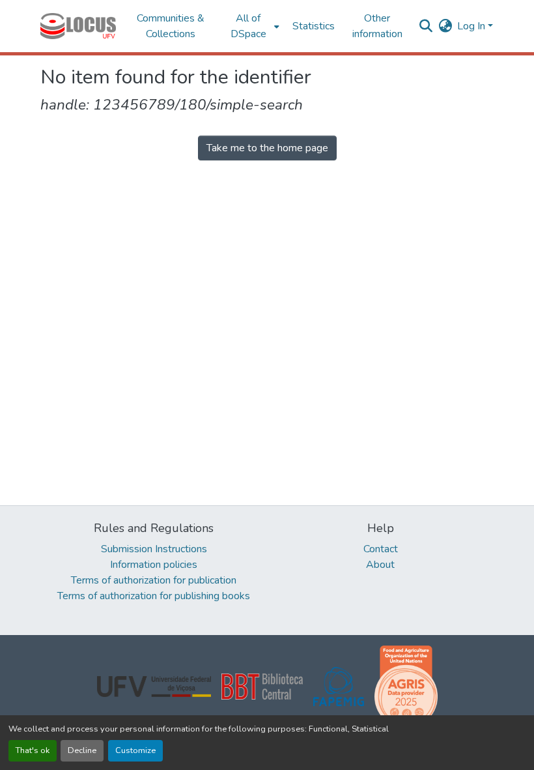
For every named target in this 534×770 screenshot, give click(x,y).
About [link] (380, 564)
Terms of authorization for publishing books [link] (153, 596)
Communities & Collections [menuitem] (170, 26)
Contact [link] (380, 549)
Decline (82, 750)
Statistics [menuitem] (313, 26)
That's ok (32, 750)
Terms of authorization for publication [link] (153, 580)
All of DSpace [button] (248, 26)
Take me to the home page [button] (267, 148)
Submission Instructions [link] (154, 549)
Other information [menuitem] (377, 26)
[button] (78, 26)
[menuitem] (252, 26)
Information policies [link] (153, 564)
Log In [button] (472, 26)
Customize (135, 750)
